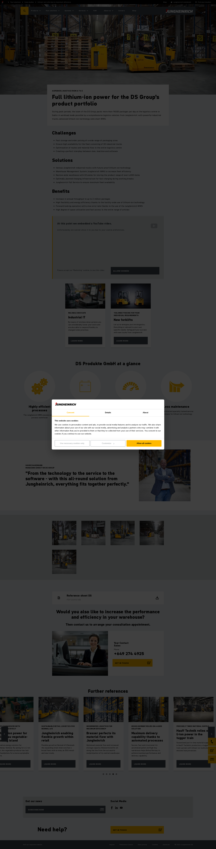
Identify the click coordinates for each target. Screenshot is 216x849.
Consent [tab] (70, 412)
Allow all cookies (144, 443)
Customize (106, 443)
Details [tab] (108, 412)
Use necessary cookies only (72, 443)
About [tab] (145, 412)
